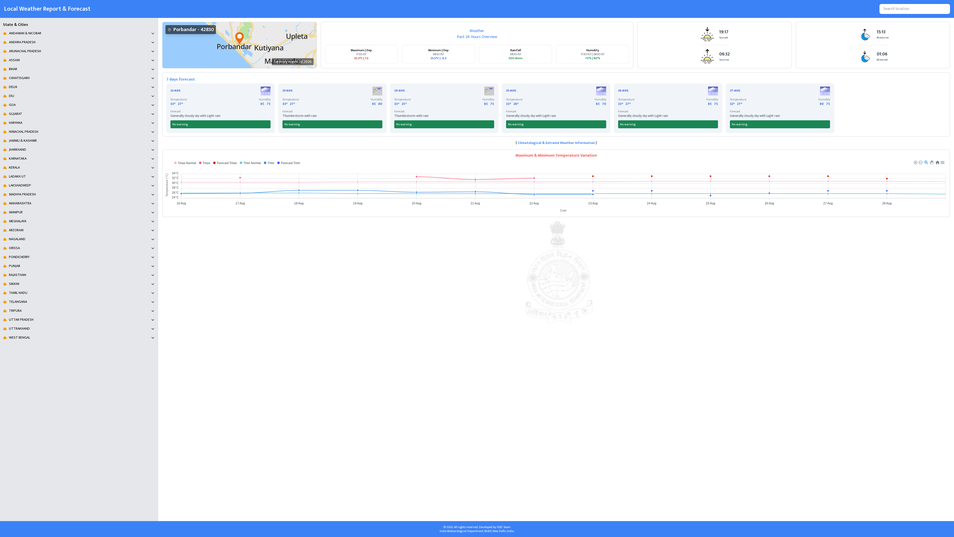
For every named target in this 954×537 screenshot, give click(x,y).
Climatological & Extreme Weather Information (556, 143)
